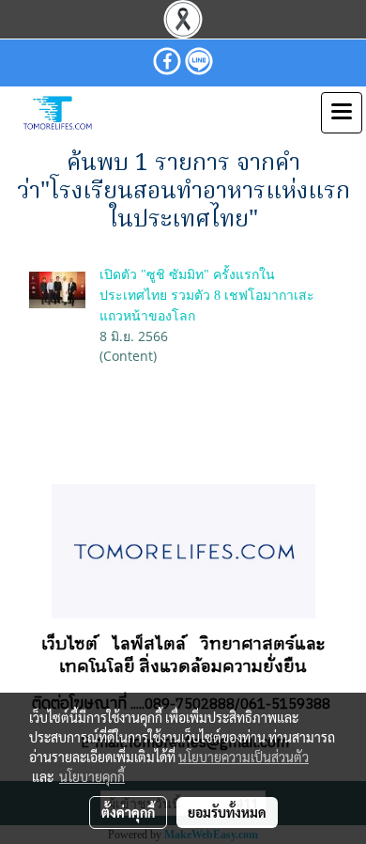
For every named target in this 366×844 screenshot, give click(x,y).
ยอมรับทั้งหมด (227, 812)
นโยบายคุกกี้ (92, 776)
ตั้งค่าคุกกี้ (128, 812)
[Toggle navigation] (341, 112)
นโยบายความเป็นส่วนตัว (243, 756)
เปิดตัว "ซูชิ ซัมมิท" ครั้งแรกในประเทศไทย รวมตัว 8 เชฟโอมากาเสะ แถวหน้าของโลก (206, 295)
